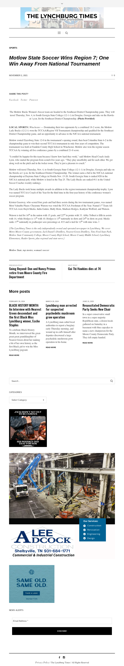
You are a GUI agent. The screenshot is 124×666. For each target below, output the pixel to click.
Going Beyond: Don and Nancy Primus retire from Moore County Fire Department (32, 272)
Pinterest (33, 99)
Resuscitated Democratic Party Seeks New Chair (99, 307)
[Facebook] (59, 657)
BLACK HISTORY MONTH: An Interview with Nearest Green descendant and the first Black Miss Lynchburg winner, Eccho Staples (25, 315)
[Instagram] (64, 657)
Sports (13, 48)
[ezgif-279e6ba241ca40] (31, 583)
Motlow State (15, 250)
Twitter (24, 99)
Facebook (13, 99)
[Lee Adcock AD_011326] (62, 505)
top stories (28, 250)
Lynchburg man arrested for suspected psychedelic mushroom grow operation (61, 311)
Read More (14, 355)
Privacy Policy (42, 662)
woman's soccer (41, 250)
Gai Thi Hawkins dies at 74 (84, 268)
